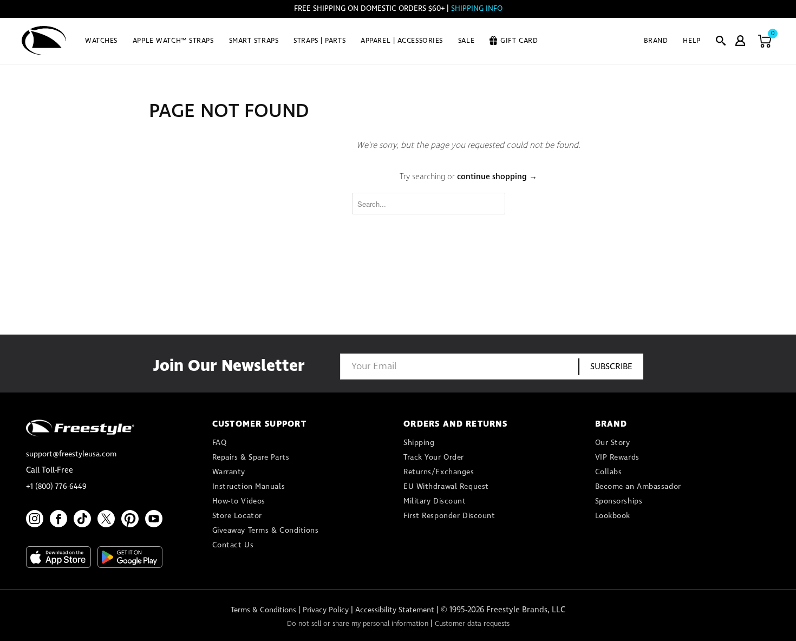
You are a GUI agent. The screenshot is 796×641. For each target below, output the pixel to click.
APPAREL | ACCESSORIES (402, 40)
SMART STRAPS (254, 40)
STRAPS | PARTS (319, 40)
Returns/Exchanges (438, 472)
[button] (721, 40)
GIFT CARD (519, 40)
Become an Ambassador (638, 487)
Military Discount (434, 501)
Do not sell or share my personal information (357, 624)
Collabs (608, 472)
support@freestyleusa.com (71, 454)
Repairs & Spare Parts (251, 457)
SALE (466, 40)
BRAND (656, 40)
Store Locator (237, 516)
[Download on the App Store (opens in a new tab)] (58, 557)
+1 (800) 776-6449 (56, 487)
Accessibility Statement (394, 610)
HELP (691, 40)
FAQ (219, 443)
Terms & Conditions (263, 610)
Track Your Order (433, 457)
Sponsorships (619, 501)
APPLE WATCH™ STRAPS (173, 40)
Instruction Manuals (248, 487)
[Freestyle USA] (44, 40)
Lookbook (612, 516)
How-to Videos (238, 501)
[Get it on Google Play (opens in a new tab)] (129, 557)
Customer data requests (472, 624)
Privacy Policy (326, 610)
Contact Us (233, 545)
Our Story (612, 443)
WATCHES (101, 40)
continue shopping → (497, 177)
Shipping (418, 443)
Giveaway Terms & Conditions (265, 530)
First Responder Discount (449, 516)
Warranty (228, 472)
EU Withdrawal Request (446, 487)
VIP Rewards (617, 457)
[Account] (740, 40)
